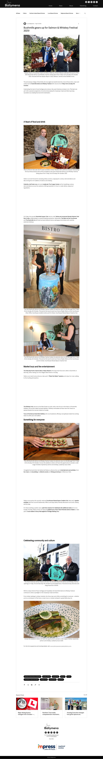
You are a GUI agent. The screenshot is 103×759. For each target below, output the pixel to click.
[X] (89, 2)
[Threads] (91, 2)
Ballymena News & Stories (67, 13)
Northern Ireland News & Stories (37, 13)
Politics (25, 13)
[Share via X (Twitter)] (28, 684)
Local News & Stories (53, 13)
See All (85, 694)
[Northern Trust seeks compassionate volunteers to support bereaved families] (51, 704)
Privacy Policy (51, 738)
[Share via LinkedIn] (31, 684)
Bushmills (60, 679)
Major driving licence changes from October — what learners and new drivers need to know (26, 713)
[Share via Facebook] (24, 684)
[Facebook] (86, 2)
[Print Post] (39, 684)
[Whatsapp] (97, 2)
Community (55, 676)
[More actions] (78, 24)
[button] (85, 13)
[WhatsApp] (57, 733)
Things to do (44, 679)
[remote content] (51, 108)
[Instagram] (94, 2)
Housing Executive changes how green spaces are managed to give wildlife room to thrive (75, 713)
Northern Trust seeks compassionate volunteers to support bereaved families (51, 713)
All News (18, 13)
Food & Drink (52, 679)
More (77, 13)
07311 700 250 (53, 736)
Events (69, 676)
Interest (63, 676)
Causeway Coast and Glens (31, 679)
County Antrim (46, 676)
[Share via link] (35, 684)
